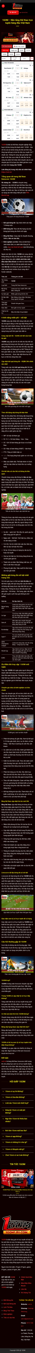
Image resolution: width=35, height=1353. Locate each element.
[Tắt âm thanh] (32, 58)
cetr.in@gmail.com (27, 1319)
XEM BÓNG (24, 12)
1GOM (12, 1277)
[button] (3, 6)
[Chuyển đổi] (3, 1091)
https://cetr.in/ (6, 172)
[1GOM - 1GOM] (17, 6)
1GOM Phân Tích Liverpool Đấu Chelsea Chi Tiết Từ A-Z (17, 1190)
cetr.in (3, 1061)
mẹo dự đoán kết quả (15, 247)
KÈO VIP (13, 12)
